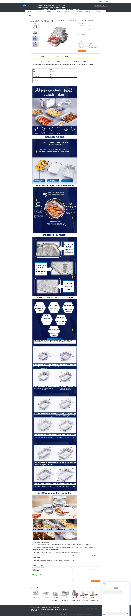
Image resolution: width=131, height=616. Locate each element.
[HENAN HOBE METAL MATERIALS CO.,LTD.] (29, 6)
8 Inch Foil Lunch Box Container (36, 598)
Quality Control (78, 12)
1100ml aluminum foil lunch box (42, 560)
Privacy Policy (43, 614)
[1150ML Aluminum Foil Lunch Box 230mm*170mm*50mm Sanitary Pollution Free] (75, 593)
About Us (58, 12)
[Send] (127, 613)
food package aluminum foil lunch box (55, 560)
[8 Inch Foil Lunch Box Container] (36, 593)
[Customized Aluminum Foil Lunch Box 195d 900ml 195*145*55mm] (65, 593)
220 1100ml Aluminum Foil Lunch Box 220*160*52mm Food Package (56, 599)
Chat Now (101, 1)
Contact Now (96, 580)
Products (38, 12)
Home (29, 12)
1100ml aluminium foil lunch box (69, 560)
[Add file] (104, 613)
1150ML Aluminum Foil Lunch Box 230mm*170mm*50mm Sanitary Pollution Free (75, 600)
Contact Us (88, 12)
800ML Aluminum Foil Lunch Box (46, 598)
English (107, 1)
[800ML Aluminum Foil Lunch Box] (46, 593)
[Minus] (127, 584)
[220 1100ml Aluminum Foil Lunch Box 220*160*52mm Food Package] (55, 593)
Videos (49, 12)
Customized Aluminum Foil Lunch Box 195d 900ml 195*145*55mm (65, 599)
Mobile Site (39, 614)
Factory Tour (68, 12)
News (29, 15)
